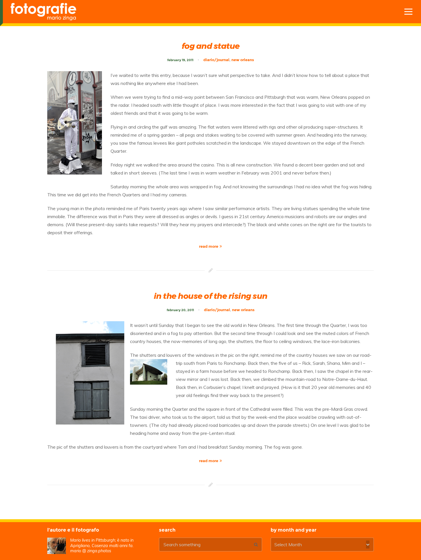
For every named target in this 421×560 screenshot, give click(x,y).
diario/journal (216, 59)
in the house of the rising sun (210, 296)
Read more (208, 246)
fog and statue (211, 46)
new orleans (242, 59)
